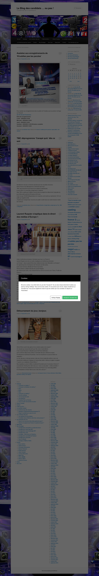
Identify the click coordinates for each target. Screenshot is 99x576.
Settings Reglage (56, 297)
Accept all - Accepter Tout (70, 297)
